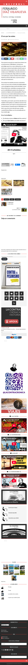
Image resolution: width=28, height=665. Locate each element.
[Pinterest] (19, 4)
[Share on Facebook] (2, 59)
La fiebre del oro (4, 186)
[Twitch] (14, 4)
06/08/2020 (4, 39)
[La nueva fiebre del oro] (18, 183)
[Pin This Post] (12, 59)
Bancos (6, 199)
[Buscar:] (14, 28)
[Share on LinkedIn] (9, 59)
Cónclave (5, 536)
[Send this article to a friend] (15, 59)
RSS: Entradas (4, 630)
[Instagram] (9, 4)
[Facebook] (11, 4)
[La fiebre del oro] (6, 183)
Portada (9, 586)
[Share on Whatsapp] (21, 59)
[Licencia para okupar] (5, 509)
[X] (2, 650)
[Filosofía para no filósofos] (14, 496)
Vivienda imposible (12, 512)
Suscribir (4, 258)
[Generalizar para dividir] (5, 519)
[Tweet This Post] (6, 59)
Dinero (11, 199)
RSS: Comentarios (4, 631)
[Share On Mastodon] (24, 59)
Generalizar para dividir (13, 518)
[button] (26, 1)
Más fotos (3, 581)
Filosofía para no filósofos (10, 502)
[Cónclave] (14, 530)
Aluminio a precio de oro (6, 195)
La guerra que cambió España (14, 597)
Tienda (9, 590)
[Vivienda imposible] (5, 514)
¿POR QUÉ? (15, 453)
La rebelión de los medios (13, 594)
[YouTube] (6, 4)
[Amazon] (24, 4)
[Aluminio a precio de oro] (6, 192)
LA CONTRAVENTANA (15, 434)
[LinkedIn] (21, 4)
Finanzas (18, 199)
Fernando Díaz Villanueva (14, 39)
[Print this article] (18, 59)
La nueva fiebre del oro (18, 186)
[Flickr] (16, 4)
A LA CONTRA (15, 416)
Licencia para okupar (12, 507)
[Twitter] (4, 4)
